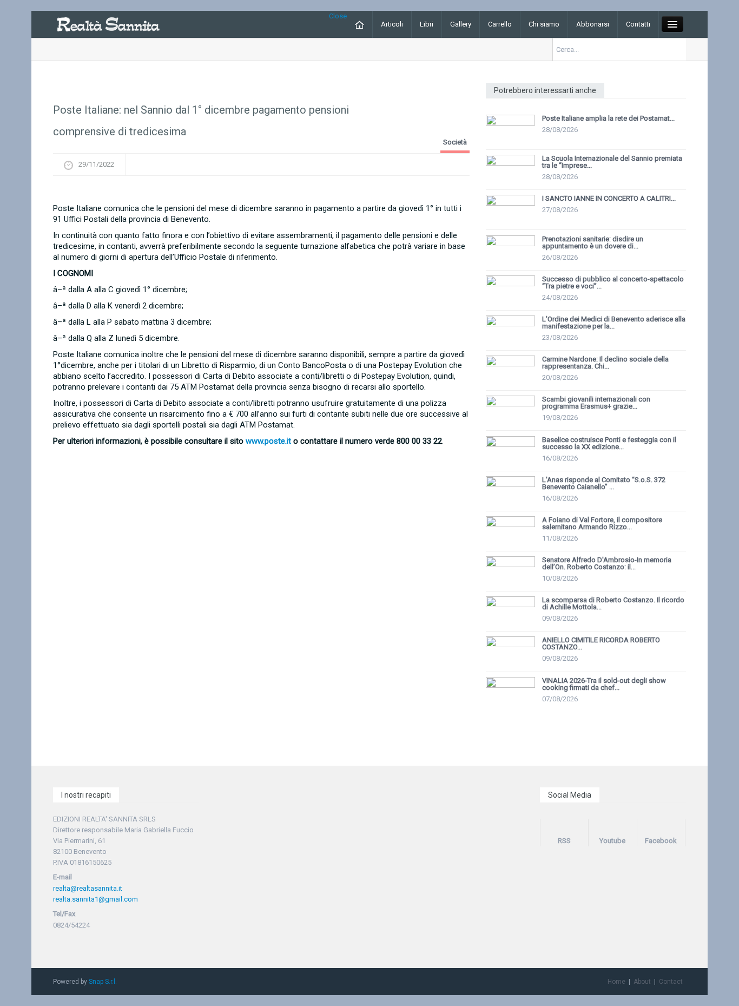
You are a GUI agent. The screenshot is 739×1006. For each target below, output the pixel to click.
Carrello (500, 24)
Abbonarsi (592, 24)
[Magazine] (108, 23)
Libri (426, 24)
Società (455, 142)
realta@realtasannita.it (87, 888)
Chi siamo (544, 24)
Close (338, 16)
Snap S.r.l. (103, 981)
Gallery (460, 24)
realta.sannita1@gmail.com (95, 899)
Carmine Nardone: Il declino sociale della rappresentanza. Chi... (605, 362)
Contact (671, 981)
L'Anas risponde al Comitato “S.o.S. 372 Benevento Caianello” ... (603, 483)
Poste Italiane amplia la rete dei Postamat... (608, 118)
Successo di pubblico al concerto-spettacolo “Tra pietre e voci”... (613, 282)
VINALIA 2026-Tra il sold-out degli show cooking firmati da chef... (604, 684)
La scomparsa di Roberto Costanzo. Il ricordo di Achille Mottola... (613, 603)
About (642, 981)
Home (616, 981)
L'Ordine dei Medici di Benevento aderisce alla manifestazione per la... (613, 322)
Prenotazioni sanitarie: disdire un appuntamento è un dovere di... (592, 242)
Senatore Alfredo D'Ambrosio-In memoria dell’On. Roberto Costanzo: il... (606, 563)
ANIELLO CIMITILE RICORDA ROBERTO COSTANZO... (601, 643)
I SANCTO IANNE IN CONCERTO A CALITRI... (609, 198)
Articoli (392, 24)
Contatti (638, 24)
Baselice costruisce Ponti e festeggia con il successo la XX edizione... (609, 443)
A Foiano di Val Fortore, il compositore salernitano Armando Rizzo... (602, 523)
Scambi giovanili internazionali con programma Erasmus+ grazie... (596, 402)
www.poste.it (268, 441)
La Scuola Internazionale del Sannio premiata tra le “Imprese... (612, 161)
